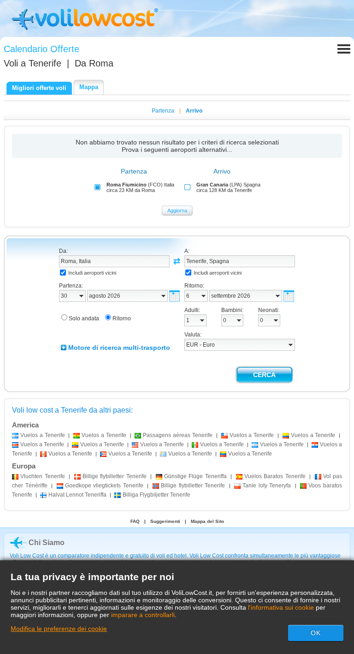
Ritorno (121, 318)
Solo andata (84, 318)
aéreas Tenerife (177, 435)
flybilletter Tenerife (115, 476)
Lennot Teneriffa (77, 495)
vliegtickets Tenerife (104, 485)
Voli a (32, 63)
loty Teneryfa (266, 485)
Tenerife (42, 476)
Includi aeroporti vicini (92, 273)
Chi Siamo (47, 542)
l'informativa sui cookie (281, 607)
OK (316, 632)
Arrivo (194, 111)
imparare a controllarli (143, 614)
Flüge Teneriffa (195, 476)
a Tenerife (42, 435)
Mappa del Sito (207, 521)
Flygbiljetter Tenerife (156, 495)
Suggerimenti (165, 521)
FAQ (135, 521)
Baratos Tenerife (275, 476)
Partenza (163, 111)
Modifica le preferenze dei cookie (59, 628)
